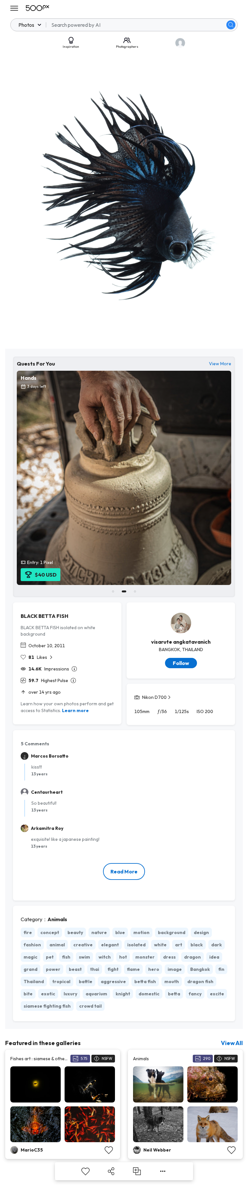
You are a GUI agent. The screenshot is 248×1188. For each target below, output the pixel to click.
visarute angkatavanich (181, 642)
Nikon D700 (154, 697)
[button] (231, 25)
